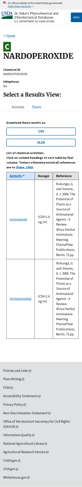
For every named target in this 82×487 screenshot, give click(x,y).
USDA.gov (10, 460)
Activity (17, 176)
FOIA (6, 387)
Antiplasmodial (20, 299)
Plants (36, 107)
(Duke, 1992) (24, 167)
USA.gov (9, 469)
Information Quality (17, 435)
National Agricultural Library (23, 443)
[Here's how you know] (41, 5)
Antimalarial (18, 219)
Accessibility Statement (20, 396)
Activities (18, 107)
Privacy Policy (13, 404)
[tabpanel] (41, 230)
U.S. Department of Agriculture (34, 21)
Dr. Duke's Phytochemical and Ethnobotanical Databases (36, 15)
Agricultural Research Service (24, 452)
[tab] (18, 106)
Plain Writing (12, 379)
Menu (76, 17)
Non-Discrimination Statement (25, 413)
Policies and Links (15, 370)
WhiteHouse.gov (15, 477)
